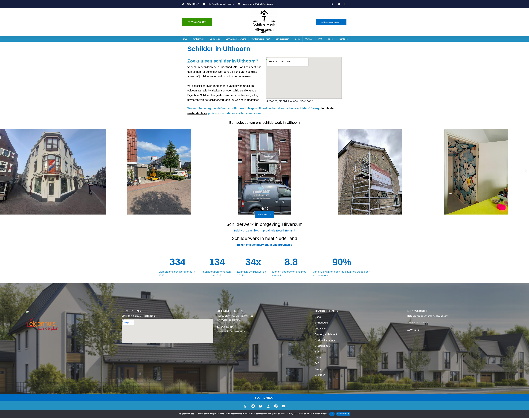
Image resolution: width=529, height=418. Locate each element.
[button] (332, 4)
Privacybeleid (343, 414)
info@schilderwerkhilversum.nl (231, 331)
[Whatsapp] (245, 406)
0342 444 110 (227, 327)
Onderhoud (215, 39)
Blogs (297, 39)
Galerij (330, 39)
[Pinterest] (275, 406)
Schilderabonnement (260, 39)
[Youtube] (283, 406)
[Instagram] (268, 406)
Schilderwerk (198, 39)
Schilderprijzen (282, 39)
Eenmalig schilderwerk (236, 39)
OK (332, 414)
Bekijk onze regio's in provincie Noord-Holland (264, 230)
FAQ (320, 39)
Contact (308, 39)
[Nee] (525, 413)
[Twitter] (260, 406)
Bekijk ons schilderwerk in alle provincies (264, 244)
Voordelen (343, 39)
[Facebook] (253, 406)
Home (184, 39)
